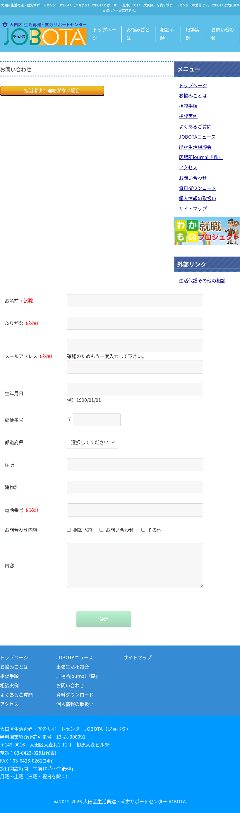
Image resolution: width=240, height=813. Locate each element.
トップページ (104, 33)
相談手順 (167, 33)
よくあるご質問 (195, 126)
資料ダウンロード (197, 187)
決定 (104, 619)
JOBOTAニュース (197, 136)
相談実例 (193, 33)
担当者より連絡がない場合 (52, 90)
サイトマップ (193, 208)
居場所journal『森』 (201, 156)
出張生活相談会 (195, 146)
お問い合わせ (222, 33)
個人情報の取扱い (197, 198)
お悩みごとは (138, 33)
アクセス (188, 167)
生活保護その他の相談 (202, 280)
